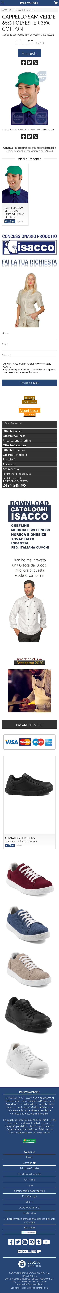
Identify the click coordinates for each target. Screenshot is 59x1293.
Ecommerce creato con (29, 1287)
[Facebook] (11, 1243)
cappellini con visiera (27, 150)
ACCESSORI (7, 10)
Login (29, 1185)
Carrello (28, 1162)
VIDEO (29, 1201)
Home (29, 1157)
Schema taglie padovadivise (29, 1190)
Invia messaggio (29, 382)
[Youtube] (46, 1243)
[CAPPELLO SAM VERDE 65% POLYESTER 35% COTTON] (29, 97)
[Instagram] (25, 1243)
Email (4, 344)
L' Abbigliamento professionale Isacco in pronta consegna (29, 1220)
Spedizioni (29, 1227)
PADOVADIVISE (29, 2)
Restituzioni (29, 1213)
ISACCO (48, 150)
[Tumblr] (38, 1243)
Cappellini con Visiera (25, 10)
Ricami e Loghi (30, 1196)
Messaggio (7, 355)
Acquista (30, 53)
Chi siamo (29, 1179)
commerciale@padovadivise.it (29, 1284)
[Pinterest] (32, 1243)
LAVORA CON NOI (29, 1207)
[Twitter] (18, 1243)
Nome (5, 333)
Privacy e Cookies (29, 1168)
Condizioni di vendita (29, 1173)
